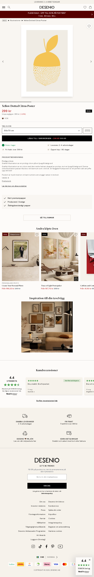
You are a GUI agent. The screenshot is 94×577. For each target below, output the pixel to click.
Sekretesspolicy (47, 493)
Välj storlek (7, 126)
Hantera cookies (55, 531)
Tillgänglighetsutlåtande (36, 527)
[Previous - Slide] (3, 61)
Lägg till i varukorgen (47, 138)
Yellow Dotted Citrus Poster (35, 20)
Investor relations (38, 506)
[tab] (15, 101)
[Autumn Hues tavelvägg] (47, 326)
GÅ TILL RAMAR (47, 218)
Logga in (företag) (38, 539)
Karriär (43, 518)
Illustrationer (15, 20)
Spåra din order (54, 510)
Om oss (42, 502)
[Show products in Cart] (90, 7)
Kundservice (53, 506)
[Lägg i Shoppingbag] (76, 279)
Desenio (54, 570)
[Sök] (9, 7)
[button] (87, 131)
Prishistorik (6, 181)
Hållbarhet (41, 523)
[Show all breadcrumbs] (4, 20)
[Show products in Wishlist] (85, 7)
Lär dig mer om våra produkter (14, 186)
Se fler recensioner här (47, 401)
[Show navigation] (3, 7)
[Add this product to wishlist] (89, 26)
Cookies (51, 518)
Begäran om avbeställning (59, 527)
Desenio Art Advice (56, 502)
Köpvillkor (52, 514)
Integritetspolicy (55, 523)
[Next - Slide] (91, 61)
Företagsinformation (37, 514)
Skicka (47, 486)
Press (43, 510)
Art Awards (41, 535)
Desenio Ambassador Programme (32, 531)
